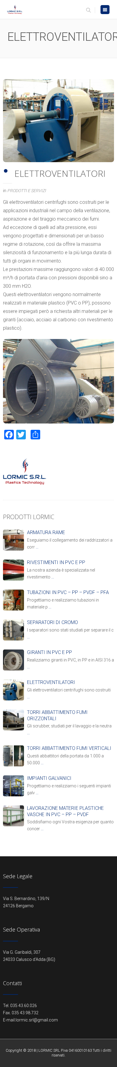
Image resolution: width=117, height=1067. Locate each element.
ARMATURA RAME (46, 532)
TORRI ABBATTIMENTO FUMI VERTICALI (69, 748)
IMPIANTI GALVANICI (49, 778)
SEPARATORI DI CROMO (52, 622)
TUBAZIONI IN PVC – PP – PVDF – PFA (68, 592)
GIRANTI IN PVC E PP (49, 652)
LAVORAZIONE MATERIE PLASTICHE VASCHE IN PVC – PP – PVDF (65, 811)
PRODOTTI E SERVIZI (26, 190)
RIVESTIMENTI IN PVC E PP (56, 562)
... (37, 547)
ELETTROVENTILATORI (51, 682)
